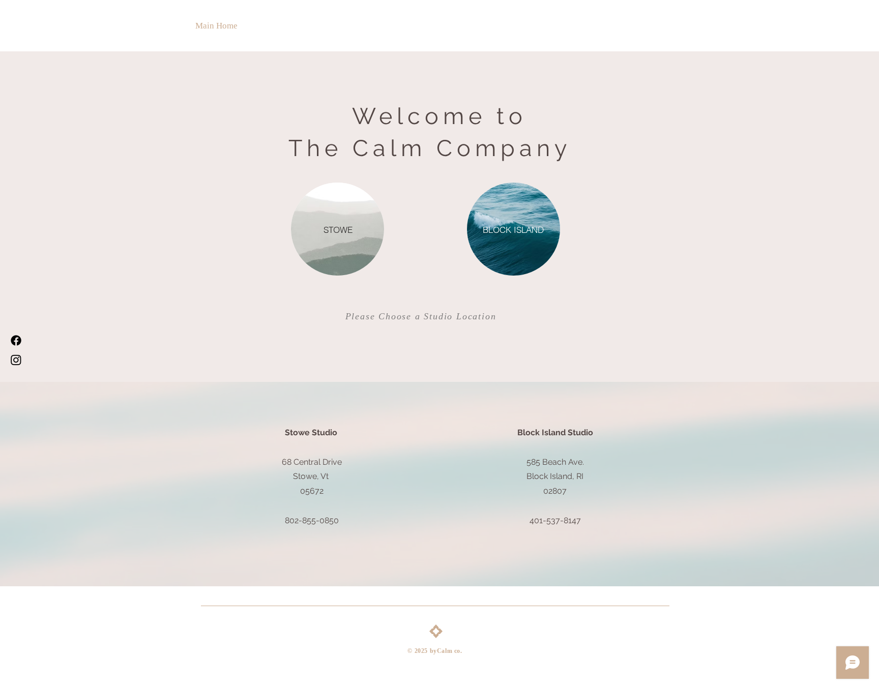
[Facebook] (16, 340)
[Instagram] (16, 360)
